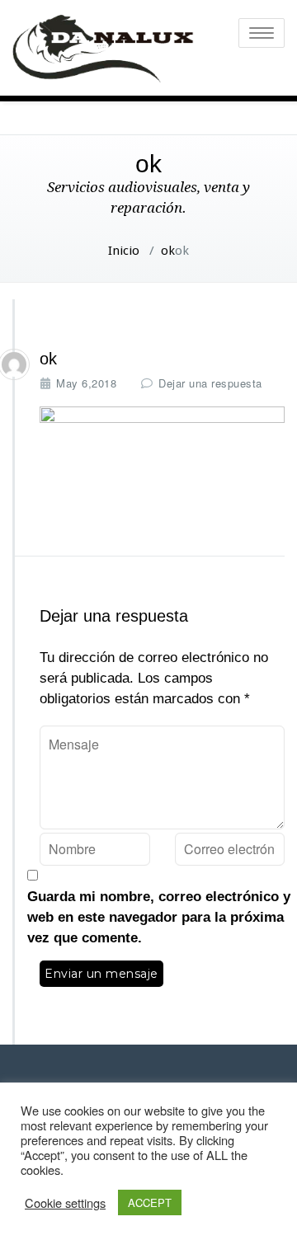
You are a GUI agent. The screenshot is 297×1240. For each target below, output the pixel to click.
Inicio (123, 250)
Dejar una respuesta (210, 383)
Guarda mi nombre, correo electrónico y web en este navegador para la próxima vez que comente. (158, 917)
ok (168, 250)
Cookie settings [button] (65, 1202)
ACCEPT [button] (150, 1202)
